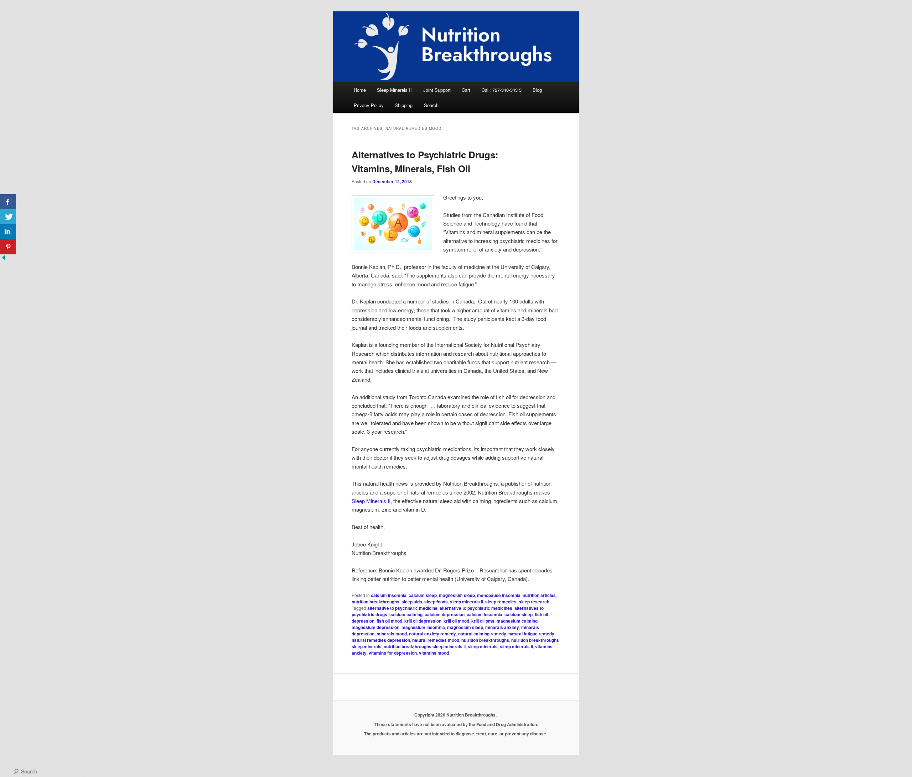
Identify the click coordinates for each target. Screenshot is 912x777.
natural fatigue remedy (531, 633)
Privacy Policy (369, 105)
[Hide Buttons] (3, 259)
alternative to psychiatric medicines (476, 608)
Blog (537, 89)
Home (360, 89)
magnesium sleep (457, 595)
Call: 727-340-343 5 (502, 89)
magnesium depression (375, 627)
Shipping (404, 105)
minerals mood (392, 633)
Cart (466, 89)
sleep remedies (501, 601)
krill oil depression (422, 621)
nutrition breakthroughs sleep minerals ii (425, 646)
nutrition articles (539, 595)
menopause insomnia (498, 595)
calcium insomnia (388, 595)
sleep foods (436, 601)
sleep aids (411, 601)
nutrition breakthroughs (375, 601)
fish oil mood (389, 621)
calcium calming (406, 614)
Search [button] (431, 105)
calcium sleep (423, 595)
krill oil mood (456, 621)
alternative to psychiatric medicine (402, 608)
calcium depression (445, 614)
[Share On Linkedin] (8, 231)
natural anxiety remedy (432, 633)
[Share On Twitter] (8, 216)
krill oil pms (482, 621)
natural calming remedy (482, 633)
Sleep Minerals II (394, 89)
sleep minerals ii (466, 601)
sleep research (534, 601)
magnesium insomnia (423, 627)
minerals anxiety (502, 627)
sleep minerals (483, 646)
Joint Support (437, 89)
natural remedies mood (435, 640)
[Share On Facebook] (8, 202)
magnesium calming (517, 621)
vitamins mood (434, 653)
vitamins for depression (393, 653)
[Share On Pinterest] (8, 246)
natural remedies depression (381, 640)
